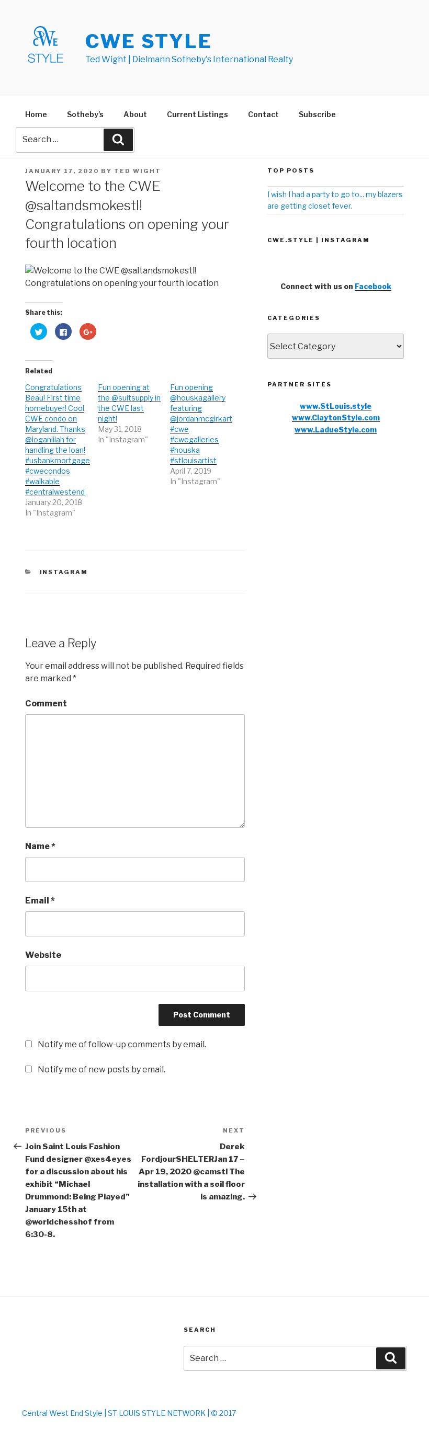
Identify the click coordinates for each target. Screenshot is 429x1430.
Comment (46, 703)
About (135, 114)
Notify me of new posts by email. (101, 1069)
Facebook (373, 286)
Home (36, 114)
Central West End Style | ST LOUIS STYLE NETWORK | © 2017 (129, 1413)
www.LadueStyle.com (336, 429)
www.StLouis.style (335, 406)
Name (40, 846)
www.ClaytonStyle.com (336, 417)
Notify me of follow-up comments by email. (122, 1044)
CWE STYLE (148, 41)
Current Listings (197, 114)
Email (40, 901)
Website (43, 955)
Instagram (64, 572)
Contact (263, 114)
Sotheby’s (85, 114)
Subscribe (317, 114)
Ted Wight (137, 171)
